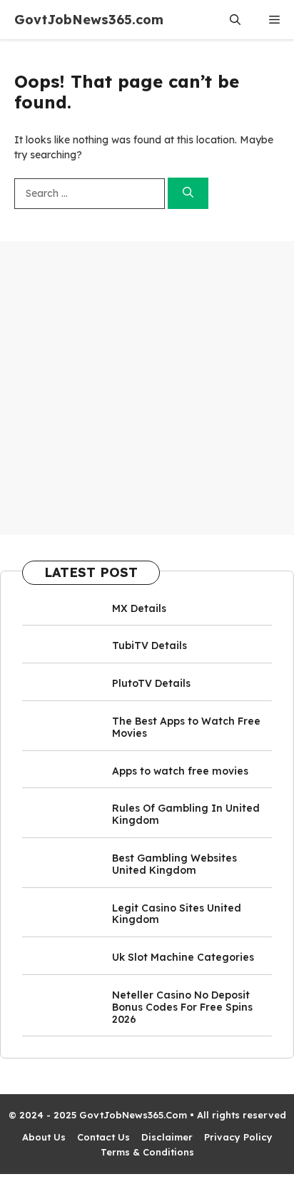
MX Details (139, 608)
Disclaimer (167, 1137)
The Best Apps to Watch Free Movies (186, 727)
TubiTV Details (149, 645)
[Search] (188, 194)
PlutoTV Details (151, 683)
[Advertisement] (147, 388)
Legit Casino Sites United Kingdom (176, 914)
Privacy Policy (238, 1137)
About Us (44, 1137)
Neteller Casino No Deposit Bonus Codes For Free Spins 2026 (182, 1007)
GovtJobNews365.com (88, 19)
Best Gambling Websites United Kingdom (174, 864)
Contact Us (103, 1137)
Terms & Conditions (147, 1152)
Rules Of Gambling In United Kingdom (186, 814)
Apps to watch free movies (180, 771)
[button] (235, 19)
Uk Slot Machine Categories (183, 957)
